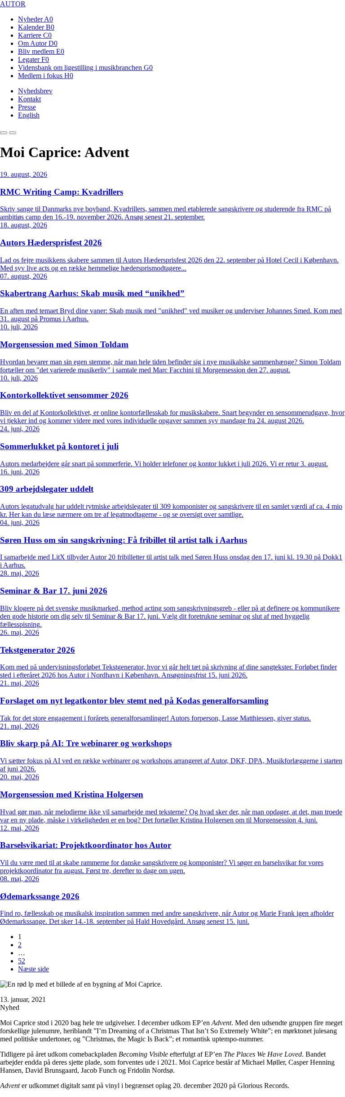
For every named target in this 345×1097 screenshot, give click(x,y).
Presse (27, 107)
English (29, 115)
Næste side (33, 969)
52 (21, 961)
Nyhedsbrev (35, 91)
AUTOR (13, 4)
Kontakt (29, 99)
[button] (3, 132)
